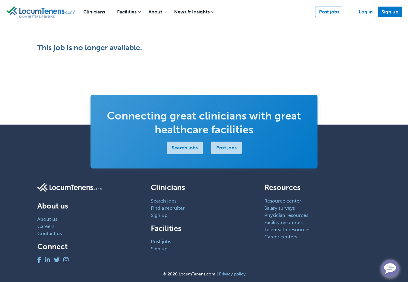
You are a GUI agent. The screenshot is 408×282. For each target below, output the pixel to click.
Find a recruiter (168, 208)
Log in (366, 12)
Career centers (280, 237)
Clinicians (94, 12)
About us (47, 219)
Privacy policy (232, 274)
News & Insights (192, 12)
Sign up (389, 12)
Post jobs (329, 12)
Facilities (126, 12)
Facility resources (283, 222)
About (155, 12)
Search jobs (185, 148)
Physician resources (286, 215)
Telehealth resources (287, 229)
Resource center (282, 201)
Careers (45, 226)
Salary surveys (279, 208)
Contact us (49, 233)
